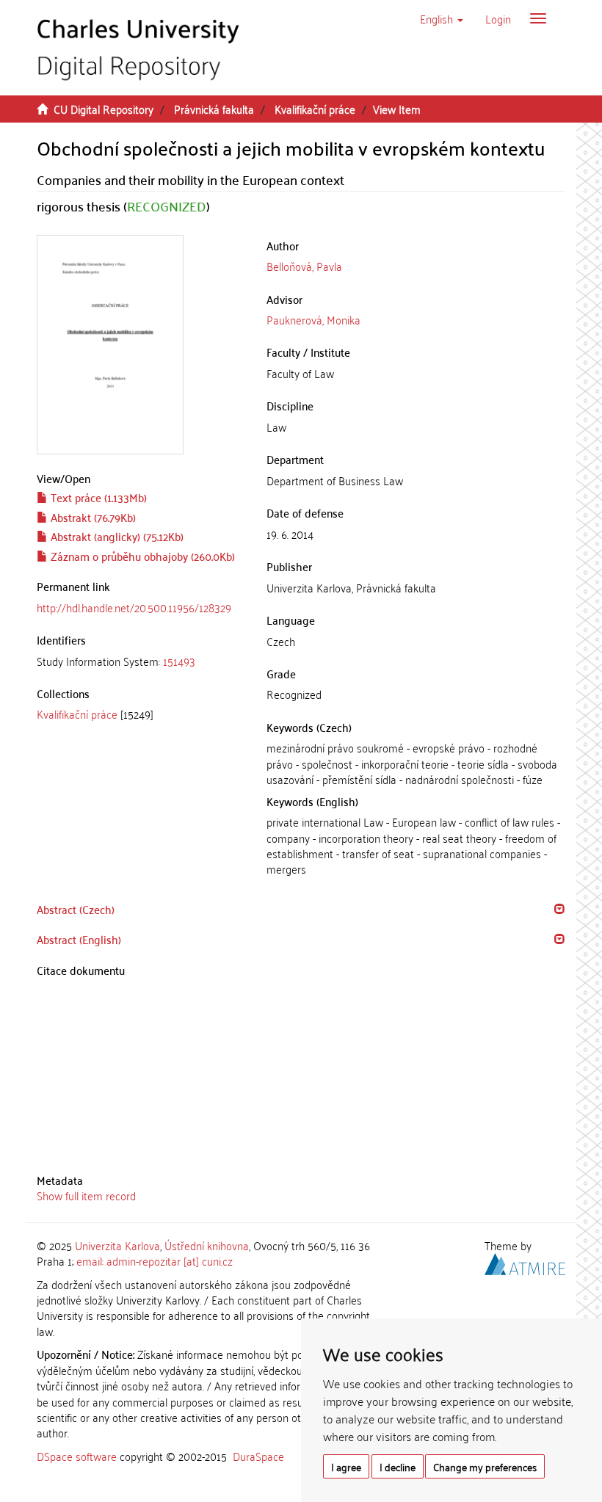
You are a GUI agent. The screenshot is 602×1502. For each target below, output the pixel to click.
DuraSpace (258, 1455)
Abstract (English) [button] (79, 939)
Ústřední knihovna (206, 1245)
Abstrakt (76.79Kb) (92, 517)
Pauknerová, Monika (313, 319)
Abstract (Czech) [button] (76, 909)
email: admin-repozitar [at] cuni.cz (154, 1260)
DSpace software (77, 1455)
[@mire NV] (525, 1262)
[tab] (140, 661)
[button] (441, 18)
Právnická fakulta (214, 108)
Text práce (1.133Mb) (97, 497)
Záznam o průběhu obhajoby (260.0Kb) (141, 555)
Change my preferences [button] (485, 1466)
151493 (179, 660)
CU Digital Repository (103, 108)
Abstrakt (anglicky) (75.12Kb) (116, 536)
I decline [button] (398, 1466)
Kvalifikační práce (315, 108)
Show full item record (86, 1195)
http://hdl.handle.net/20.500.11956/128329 (134, 607)
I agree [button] (346, 1466)
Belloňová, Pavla (304, 265)
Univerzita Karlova (117, 1245)
